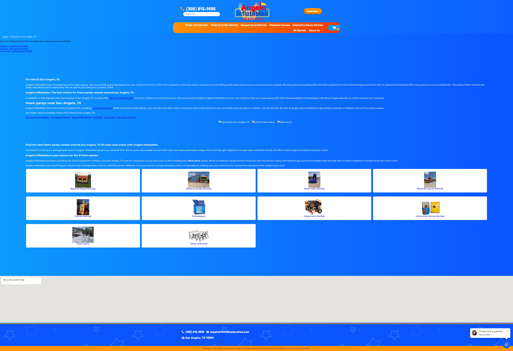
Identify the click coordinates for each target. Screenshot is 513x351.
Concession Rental (60, 117)
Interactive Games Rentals (308, 25)
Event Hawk (289, 348)
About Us (314, 30)
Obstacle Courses (279, 25)
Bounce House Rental (121, 98)
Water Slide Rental (81, 117)
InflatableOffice (304, 348)
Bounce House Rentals (254, 25)
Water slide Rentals (196, 25)
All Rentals (299, 30)
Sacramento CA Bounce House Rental (16, 51)
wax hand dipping (102, 108)
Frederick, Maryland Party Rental (14, 48)
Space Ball (109, 117)
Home (5, 37)
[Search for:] (201, 14)
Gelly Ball (98, 117)
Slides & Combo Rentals (224, 25)
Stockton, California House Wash (14, 46)
